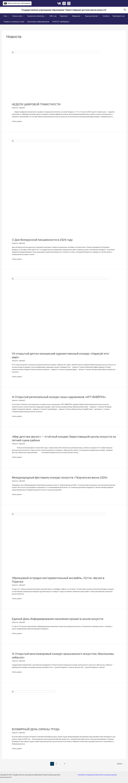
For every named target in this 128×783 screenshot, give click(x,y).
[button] (125, 10)
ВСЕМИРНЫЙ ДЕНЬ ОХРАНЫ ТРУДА (36, 729)
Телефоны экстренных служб (13, 22)
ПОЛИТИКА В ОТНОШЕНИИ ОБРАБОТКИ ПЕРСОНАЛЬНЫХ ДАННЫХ (97, 775)
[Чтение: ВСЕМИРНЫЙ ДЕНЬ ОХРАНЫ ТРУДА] (34, 708)
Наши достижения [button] (91, 16)
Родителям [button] (63, 16)
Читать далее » (17, 121)
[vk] (59, 3)
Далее (120, 764)
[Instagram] (69, 3)
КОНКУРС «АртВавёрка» (60, 22)
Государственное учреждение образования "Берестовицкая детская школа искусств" (64, 10)
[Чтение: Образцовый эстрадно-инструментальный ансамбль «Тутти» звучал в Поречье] (59, 543)
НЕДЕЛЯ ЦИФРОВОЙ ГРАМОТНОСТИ (36, 104)
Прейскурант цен (118, 16)
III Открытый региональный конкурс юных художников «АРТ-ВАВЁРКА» (59, 397)
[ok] (64, 3)
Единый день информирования (38, 22)
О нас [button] (5, 16)
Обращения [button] (76, 16)
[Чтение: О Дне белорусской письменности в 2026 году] (46, 188)
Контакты (106, 16)
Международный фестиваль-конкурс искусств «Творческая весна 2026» (60, 477)
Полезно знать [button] (17, 16)
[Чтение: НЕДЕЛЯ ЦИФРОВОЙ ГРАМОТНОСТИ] (55, 76)
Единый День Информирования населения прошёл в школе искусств (57, 619)
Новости (15, 108)
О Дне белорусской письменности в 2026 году (42, 239)
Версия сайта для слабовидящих (19, 3)
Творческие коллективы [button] (35, 16)
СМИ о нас (53, 16)
